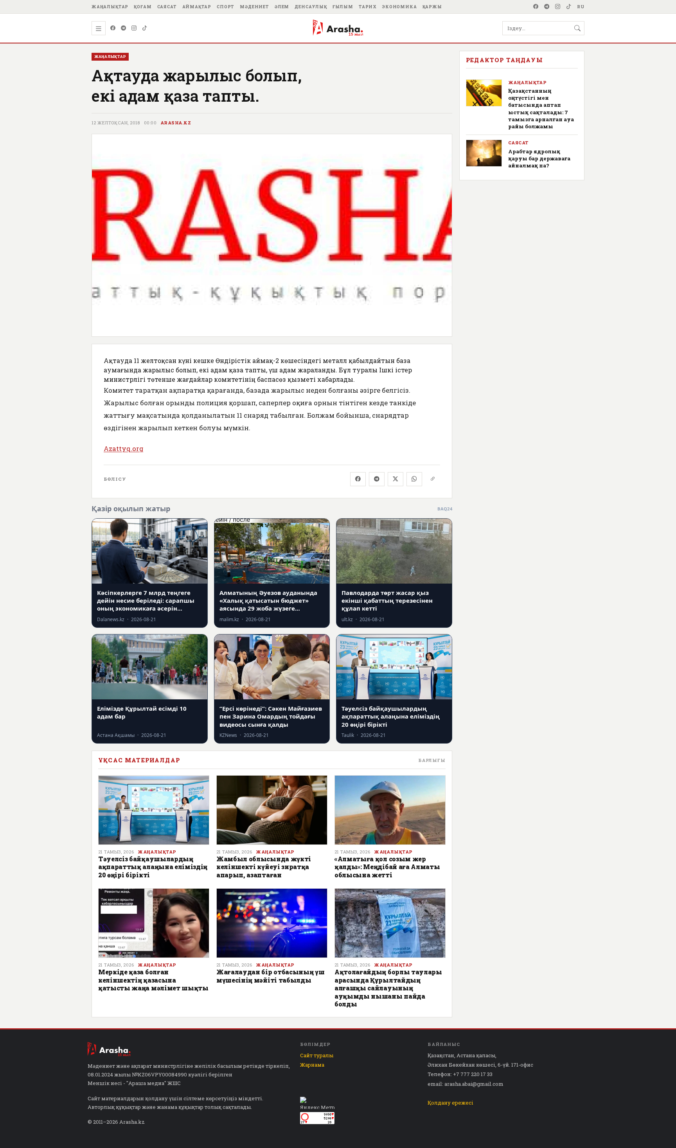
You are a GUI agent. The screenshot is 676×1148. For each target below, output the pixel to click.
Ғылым (343, 7)
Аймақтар (197, 7)
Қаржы (432, 7)
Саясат (167, 7)
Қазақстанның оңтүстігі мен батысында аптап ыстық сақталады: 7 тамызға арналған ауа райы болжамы (541, 108)
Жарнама (312, 1064)
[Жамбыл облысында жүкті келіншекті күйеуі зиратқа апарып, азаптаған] (271, 810)
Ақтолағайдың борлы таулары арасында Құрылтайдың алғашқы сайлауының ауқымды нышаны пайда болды (388, 988)
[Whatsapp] (414, 479)
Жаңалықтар (110, 7)
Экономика (399, 7)
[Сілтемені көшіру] (432, 479)
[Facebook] (536, 6)
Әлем (282, 7)
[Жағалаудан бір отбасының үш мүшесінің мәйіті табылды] (271, 923)
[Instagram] (558, 6)
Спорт (225, 7)
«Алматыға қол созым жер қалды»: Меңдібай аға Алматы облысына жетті (387, 867)
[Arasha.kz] (338, 28)
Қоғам (142, 7)
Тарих (368, 7)
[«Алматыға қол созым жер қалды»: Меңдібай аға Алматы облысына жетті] (390, 810)
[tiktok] (569, 6)
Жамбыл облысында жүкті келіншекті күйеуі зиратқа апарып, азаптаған (263, 867)
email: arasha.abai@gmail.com (465, 1083)
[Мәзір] (99, 28)
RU (580, 7)
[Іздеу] (577, 28)
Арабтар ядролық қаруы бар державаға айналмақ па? (539, 158)
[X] (395, 479)
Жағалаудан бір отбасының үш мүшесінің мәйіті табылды (270, 976)
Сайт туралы (316, 1055)
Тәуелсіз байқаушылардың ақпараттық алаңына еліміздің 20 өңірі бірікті (152, 867)
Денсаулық (311, 7)
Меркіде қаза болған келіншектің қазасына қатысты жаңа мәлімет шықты (153, 980)
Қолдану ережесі (450, 1102)
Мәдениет (254, 7)
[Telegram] (547, 6)
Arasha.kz (175, 123)
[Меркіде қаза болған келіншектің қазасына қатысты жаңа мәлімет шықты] (153, 923)
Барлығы (432, 760)
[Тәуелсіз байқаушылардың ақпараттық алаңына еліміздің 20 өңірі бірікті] (153, 810)
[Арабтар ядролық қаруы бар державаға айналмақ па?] (484, 153)
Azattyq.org (123, 448)
